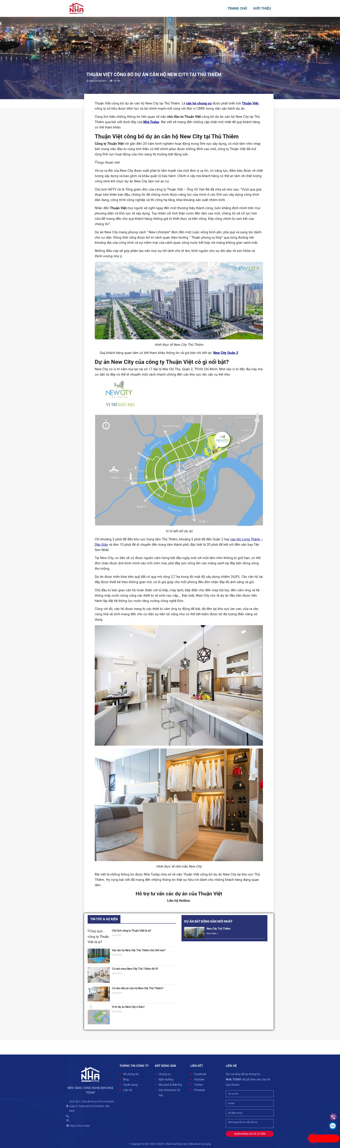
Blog (126, 1079)
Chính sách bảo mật (177, 1144)
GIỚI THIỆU (262, 8)
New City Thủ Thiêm (218, 928)
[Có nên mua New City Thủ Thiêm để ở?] (99, 975)
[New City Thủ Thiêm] (194, 932)
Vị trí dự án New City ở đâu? (128, 1007)
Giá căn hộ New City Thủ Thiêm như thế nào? (138, 950)
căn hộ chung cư (199, 103)
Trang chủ (237, 8)
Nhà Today (151, 122)
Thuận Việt (250, 103)
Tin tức (116, 81)
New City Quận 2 (225, 353)
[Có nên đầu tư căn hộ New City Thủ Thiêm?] (99, 994)
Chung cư (164, 1074)
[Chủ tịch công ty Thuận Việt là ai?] (99, 937)
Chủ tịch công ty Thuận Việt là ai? (131, 930)
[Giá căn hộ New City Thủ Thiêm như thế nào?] (99, 956)
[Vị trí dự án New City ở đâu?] (99, 1014)
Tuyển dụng (130, 1084)
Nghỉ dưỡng (165, 1079)
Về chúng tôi (131, 1074)
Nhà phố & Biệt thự (170, 1084)
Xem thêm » (212, 933)
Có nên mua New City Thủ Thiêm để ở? (135, 968)
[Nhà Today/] (76, 8)
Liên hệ (127, 1090)
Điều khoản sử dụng (200, 1144)
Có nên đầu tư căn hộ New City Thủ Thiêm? (137, 988)
